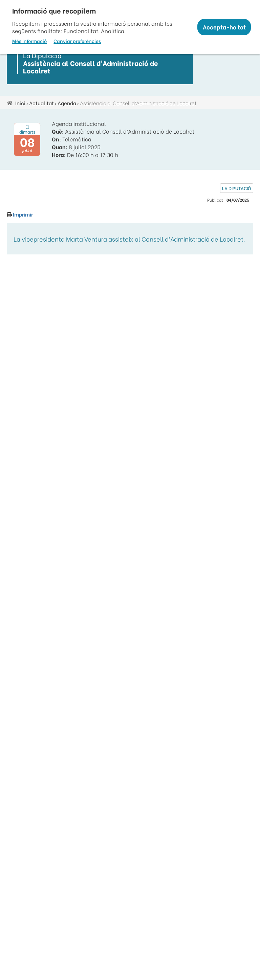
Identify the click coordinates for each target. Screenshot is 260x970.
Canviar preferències (77, 41)
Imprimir (22, 214)
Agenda (67, 103)
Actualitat (41, 103)
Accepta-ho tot (224, 27)
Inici (20, 103)
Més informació (29, 41)
